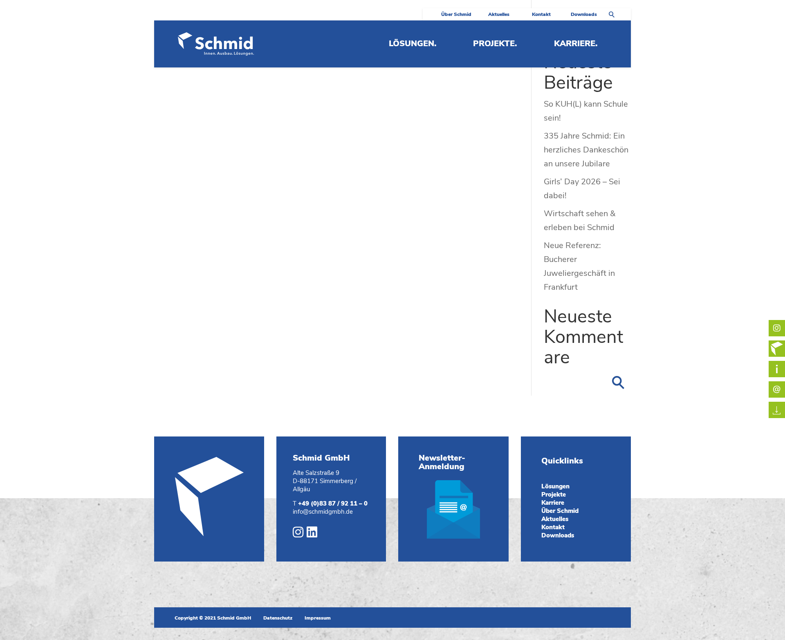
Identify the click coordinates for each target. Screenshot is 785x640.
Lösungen (555, 486)
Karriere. (575, 45)
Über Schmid (456, 14)
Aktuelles (498, 14)
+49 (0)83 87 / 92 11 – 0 (333, 503)
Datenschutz (277, 618)
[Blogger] (777, 348)
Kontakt (541, 14)
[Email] (777, 369)
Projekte (553, 494)
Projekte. (495, 45)
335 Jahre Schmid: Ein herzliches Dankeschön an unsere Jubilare (586, 149)
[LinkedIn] (312, 533)
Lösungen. (412, 45)
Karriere (552, 503)
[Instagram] (298, 533)
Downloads (584, 14)
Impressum (318, 618)
